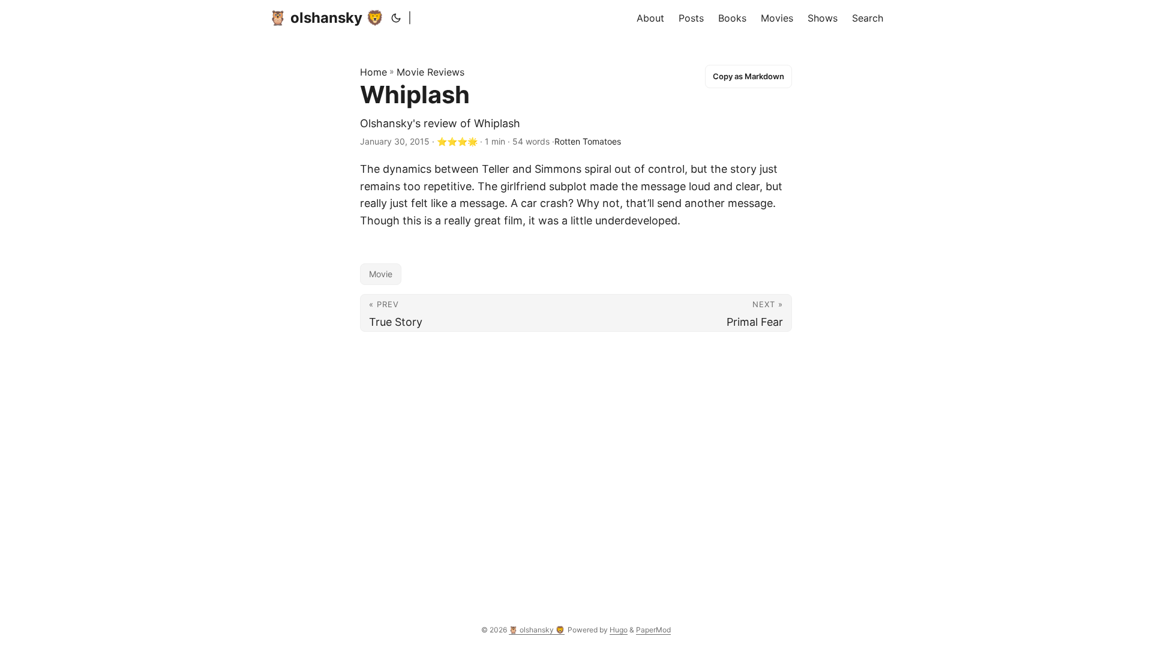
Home (373, 72)
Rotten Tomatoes (587, 141)
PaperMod (653, 629)
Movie (380, 274)
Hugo (619, 629)
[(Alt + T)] (396, 18)
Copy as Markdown (748, 76)
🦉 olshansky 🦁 (326, 17)
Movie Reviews (430, 72)
